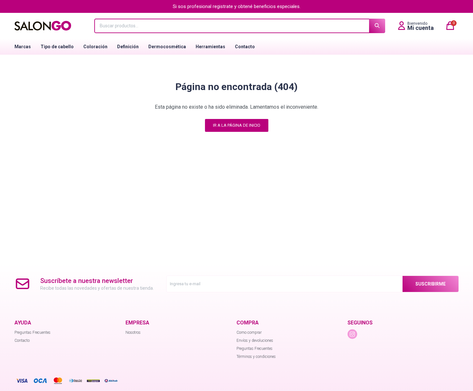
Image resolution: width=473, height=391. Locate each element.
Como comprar (249, 332)
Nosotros (133, 332)
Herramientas (210, 46)
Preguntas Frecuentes (32, 332)
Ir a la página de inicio (236, 125)
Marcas (22, 46)
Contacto (245, 46)
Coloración (95, 46)
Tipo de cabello (57, 46)
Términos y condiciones (256, 356)
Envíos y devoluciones (254, 340)
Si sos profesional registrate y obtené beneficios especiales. (237, 6)
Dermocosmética (167, 46)
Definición (128, 46)
